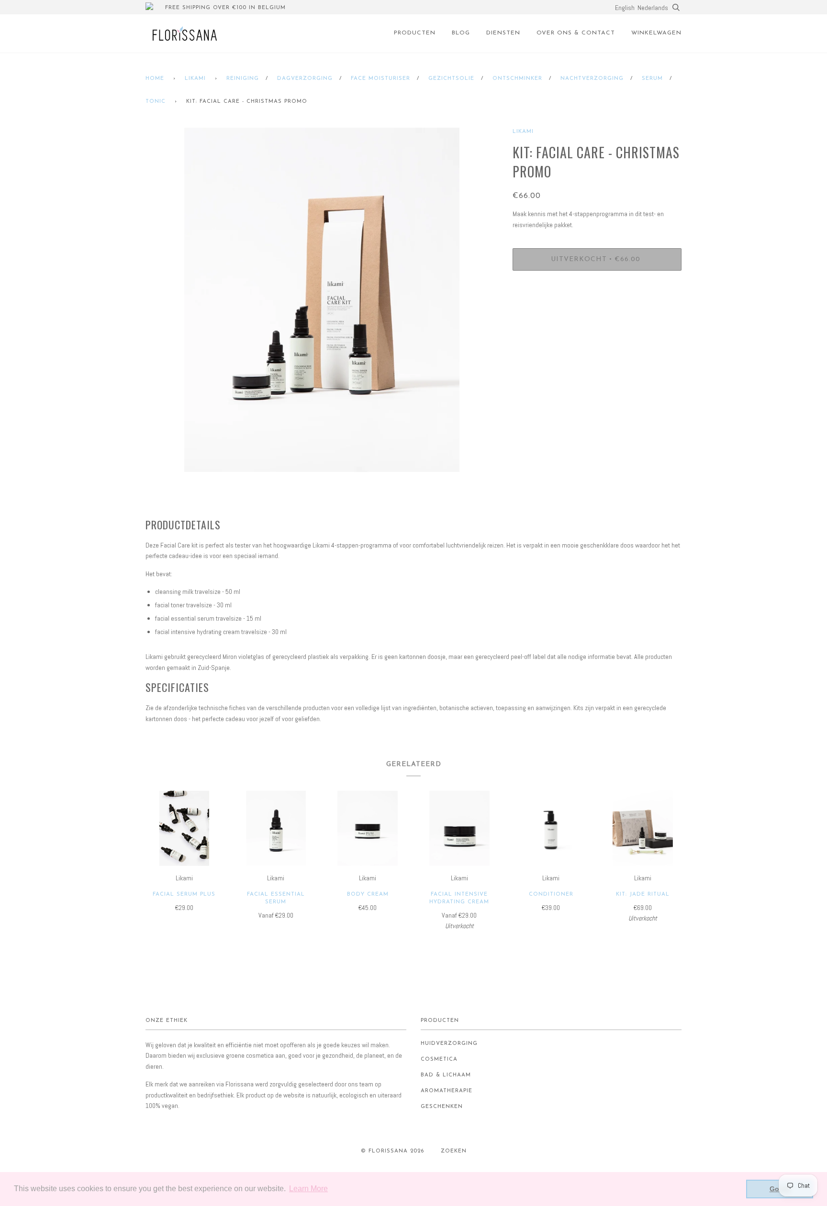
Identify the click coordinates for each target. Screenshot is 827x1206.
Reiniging (242, 78)
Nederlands (652, 7)
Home (154, 78)
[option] (321, 300)
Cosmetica (439, 1059)
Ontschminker (517, 78)
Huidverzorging (449, 1043)
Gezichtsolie (451, 78)
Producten (415, 33)
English (625, 7)
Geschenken (442, 1106)
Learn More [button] (308, 1188)
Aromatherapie (446, 1091)
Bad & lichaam (446, 1075)
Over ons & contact (575, 33)
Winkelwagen (656, 33)
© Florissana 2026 (392, 1151)
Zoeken (454, 1151)
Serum (652, 78)
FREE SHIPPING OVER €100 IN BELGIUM (225, 8)
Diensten (503, 33)
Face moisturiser (380, 78)
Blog (461, 33)
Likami (195, 78)
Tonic (155, 101)
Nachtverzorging (592, 78)
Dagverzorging (305, 78)
